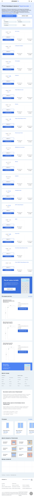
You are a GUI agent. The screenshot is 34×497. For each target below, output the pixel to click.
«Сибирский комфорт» (19, 45)
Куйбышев (3, 383)
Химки (18, 385)
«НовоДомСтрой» (18, 190)
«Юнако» (16, 104)
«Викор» (16, 161)
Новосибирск (11, 377)
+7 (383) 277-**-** (8, 239)
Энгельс (26, 383)
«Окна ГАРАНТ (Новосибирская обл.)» (22, 262)
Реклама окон (14, 483)
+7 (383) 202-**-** (8, 167)
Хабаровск (19, 383)
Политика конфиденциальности (27, 488)
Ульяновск (19, 377)
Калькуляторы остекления (16, 486)
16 (9, 178)
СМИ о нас (3, 485)
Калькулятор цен (9, 15)
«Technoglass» (17, 60)
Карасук (3, 379)
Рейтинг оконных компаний (16, 488)
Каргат (3, 381)
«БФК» (16, 219)
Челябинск (26, 377)
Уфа (18, 381)
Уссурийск (19, 379)
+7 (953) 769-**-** (8, 124)
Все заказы (30, 296)
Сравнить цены (10, 289)
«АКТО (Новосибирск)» (19, 204)
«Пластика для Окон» (19, 132)
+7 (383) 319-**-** (8, 210)
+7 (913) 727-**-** (8, 267)
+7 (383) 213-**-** (8, 109)
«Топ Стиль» (17, 31)
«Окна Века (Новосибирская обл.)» (21, 247)
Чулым (10, 385)
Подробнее (20, 495)
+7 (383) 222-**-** (8, 95)
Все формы (30, 419)
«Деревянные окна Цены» (20, 147)
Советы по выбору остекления (6, 486)
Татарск (10, 381)
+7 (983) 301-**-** (8, 66)
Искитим (3, 377)
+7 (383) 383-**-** (8, 51)
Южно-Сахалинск (27, 385)
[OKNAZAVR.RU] (15, 1)
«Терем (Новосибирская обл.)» (20, 118)
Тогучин (10, 383)
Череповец (26, 379)
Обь (9, 379)
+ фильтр (23, 25)
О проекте (3, 483)
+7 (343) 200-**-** (8, 181)
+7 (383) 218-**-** (8, 224)
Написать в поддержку (25, 485)
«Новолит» (17, 75)
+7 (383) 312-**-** (8, 138)
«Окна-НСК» (17, 233)
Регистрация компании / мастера (6, 488)
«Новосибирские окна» (19, 89)
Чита (25, 381)
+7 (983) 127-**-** (8, 253)
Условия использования (26, 486)
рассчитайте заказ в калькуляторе (8, 12)
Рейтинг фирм (25, 15)
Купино (3, 385)
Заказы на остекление (15, 485)
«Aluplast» (17, 175)
